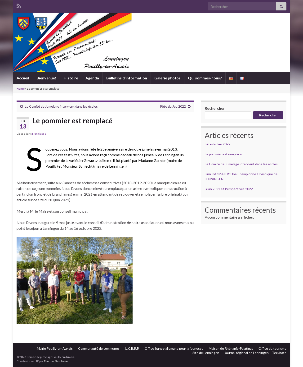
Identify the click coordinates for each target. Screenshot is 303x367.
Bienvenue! (46, 78)
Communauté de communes (99, 348)
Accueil (23, 78)
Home (21, 88)
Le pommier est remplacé (223, 154)
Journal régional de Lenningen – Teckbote (255, 353)
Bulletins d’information (126, 78)
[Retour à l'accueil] (151, 42)
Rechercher (215, 108)
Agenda (92, 78)
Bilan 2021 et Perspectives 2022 (229, 189)
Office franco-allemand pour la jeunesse (174, 348)
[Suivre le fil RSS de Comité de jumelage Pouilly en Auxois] (19, 5)
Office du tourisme (272, 348)
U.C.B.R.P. (132, 348)
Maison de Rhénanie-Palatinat (231, 348)
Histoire (71, 78)
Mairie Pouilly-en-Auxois (55, 348)
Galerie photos (167, 78)
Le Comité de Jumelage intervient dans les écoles (61, 106)
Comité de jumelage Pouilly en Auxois (151, 53)
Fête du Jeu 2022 (173, 106)
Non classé (39, 133)
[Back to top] (292, 356)
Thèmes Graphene (56, 361)
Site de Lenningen (205, 353)
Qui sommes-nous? (205, 78)
